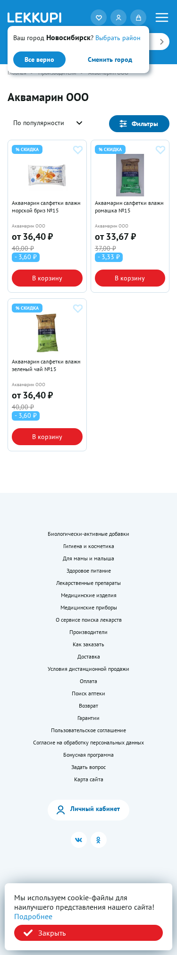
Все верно (39, 59)
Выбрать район (118, 38)
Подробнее (33, 916)
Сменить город (110, 59)
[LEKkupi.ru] (34, 17)
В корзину (47, 278)
